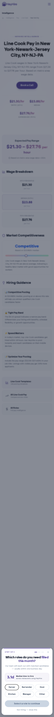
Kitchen (12, 694)
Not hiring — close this (27, 710)
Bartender (27, 687)
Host (42, 687)
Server (12, 687)
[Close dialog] (48, 652)
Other (42, 694)
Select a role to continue (27, 704)
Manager (27, 694)
